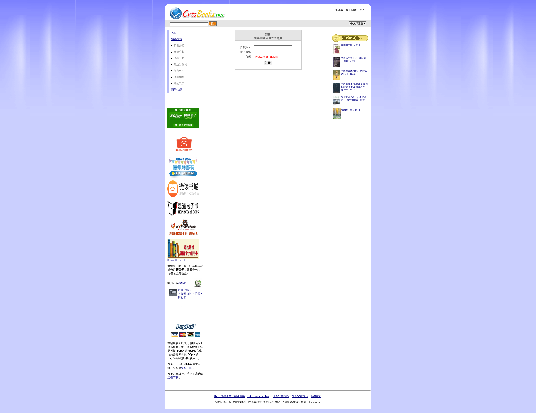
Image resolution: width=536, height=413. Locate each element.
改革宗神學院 (281, 396)
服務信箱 (316, 396)
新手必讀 (176, 89)
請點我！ (183, 283)
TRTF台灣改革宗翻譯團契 (229, 396)
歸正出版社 (180, 64)
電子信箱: (246, 52)
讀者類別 (178, 77)
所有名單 (178, 70)
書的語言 (178, 83)
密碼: (248, 56)
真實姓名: (246, 47)
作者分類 (178, 58)
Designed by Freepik (177, 260)
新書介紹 (178, 45)
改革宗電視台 (300, 396)
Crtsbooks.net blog (258, 396)
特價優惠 (176, 39)
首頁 (174, 33)
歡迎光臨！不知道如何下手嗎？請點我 (190, 293)
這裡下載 (187, 367)
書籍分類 (178, 51)
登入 (362, 10)
